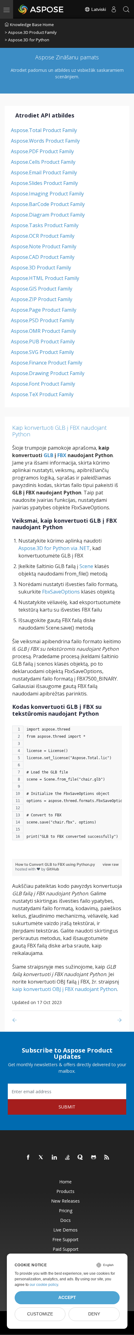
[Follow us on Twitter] (41, 1158)
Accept (67, 1297)
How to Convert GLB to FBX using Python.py (55, 864)
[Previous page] (15, 1020)
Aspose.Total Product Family (44, 130)
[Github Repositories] (94, 1158)
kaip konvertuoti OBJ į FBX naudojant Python (64, 989)
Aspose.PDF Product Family (42, 151)
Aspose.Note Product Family (43, 246)
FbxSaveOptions (61, 591)
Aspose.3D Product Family (41, 267)
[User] (114, 9)
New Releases (65, 1201)
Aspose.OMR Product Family (43, 331)
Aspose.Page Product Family (43, 309)
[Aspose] (41, 9)
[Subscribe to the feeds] (107, 1158)
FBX (61, 455)
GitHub (52, 869)
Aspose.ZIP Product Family (41, 299)
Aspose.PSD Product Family (42, 320)
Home (65, 1182)
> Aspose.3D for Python (27, 40)
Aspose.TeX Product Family (42, 394)
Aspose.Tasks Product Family (45, 225)
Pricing (65, 1210)
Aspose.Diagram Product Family (48, 214)
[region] (67, 786)
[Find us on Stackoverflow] (68, 1158)
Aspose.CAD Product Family (42, 257)
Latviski (98, 9)
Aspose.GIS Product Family (41, 288)
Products (65, 1191)
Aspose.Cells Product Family (43, 161)
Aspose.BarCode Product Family (48, 204)
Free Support (65, 1239)
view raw (111, 864)
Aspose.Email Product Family (44, 172)
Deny (94, 1314)
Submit (67, 1107)
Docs (65, 1220)
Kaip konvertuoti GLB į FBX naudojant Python (59, 431)
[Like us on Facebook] (28, 1158)
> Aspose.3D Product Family (31, 32)
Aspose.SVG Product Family (42, 352)
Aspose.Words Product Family (45, 140)
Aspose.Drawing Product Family (47, 373)
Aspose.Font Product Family (43, 383)
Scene (86, 566)
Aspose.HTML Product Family (45, 278)
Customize (40, 1314)
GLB (48, 455)
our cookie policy (44, 1284)
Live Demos (65, 1230)
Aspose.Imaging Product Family (47, 193)
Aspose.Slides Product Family (44, 183)
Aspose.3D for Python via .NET (54, 548)
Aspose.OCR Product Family (42, 235)
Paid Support (66, 1249)
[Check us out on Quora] (81, 1158)
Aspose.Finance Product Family (46, 362)
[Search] (126, 9)
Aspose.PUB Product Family (43, 341)
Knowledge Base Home (32, 24)
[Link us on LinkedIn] (54, 1158)
